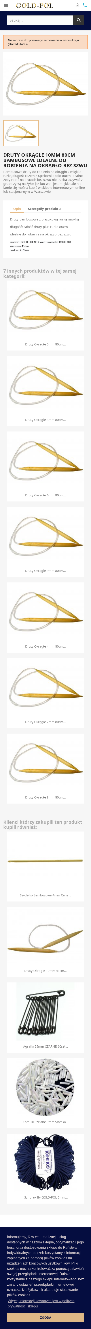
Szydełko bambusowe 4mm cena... (45, 895)
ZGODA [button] (45, 1317)
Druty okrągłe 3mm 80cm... (45, 420)
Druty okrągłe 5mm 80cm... (45, 344)
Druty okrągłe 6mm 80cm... (45, 495)
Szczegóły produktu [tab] (44, 208)
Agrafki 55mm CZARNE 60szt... (45, 1046)
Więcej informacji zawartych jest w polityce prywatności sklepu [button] (41, 1303)
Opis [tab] (17, 208)
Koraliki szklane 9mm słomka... (45, 1122)
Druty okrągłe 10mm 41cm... (45, 971)
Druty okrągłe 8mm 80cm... (45, 797)
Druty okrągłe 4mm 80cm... (45, 646)
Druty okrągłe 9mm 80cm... (45, 571)
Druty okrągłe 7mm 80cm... (45, 722)
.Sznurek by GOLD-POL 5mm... (45, 1197)
